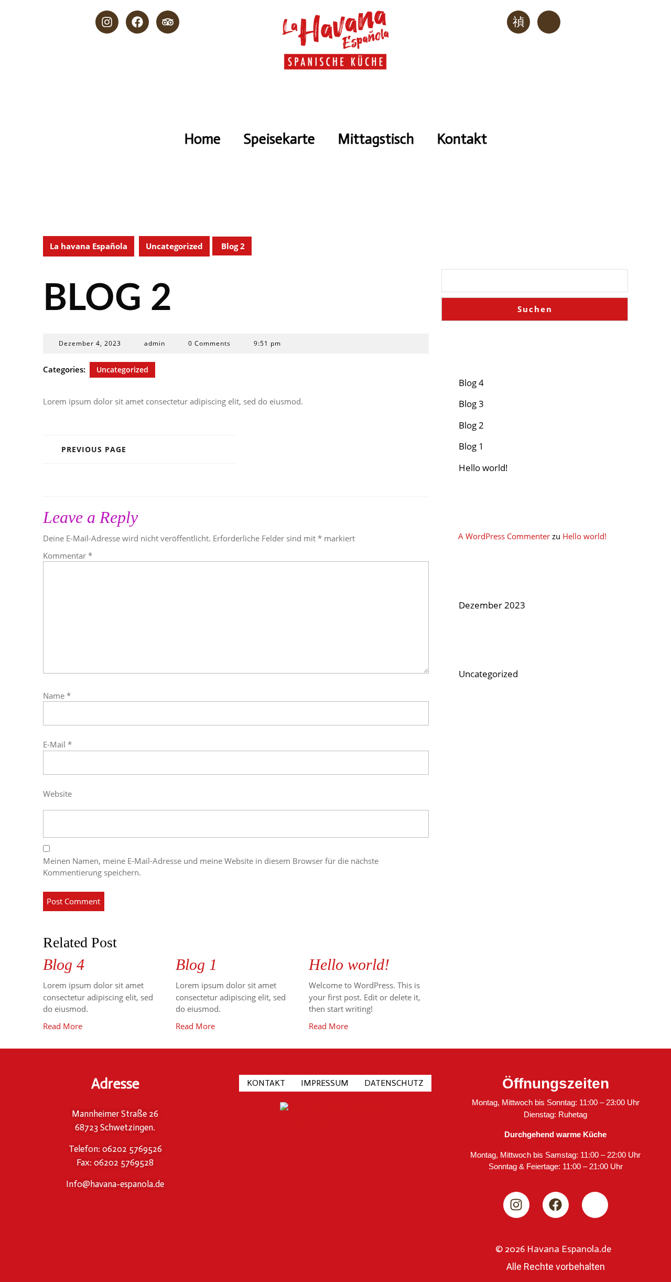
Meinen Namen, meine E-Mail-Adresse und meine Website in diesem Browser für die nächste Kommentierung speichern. (210, 867)
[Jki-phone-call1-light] (518, 22)
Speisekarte (279, 139)
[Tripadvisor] (167, 22)
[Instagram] (106, 22)
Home (203, 139)
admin (154, 343)
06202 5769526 (131, 1149)
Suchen (471, 244)
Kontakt (462, 139)
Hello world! (349, 964)
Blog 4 (63, 964)
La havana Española (88, 246)
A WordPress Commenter (504, 536)
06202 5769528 (123, 1162)
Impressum (325, 1083)
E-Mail (57, 744)
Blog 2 (471, 425)
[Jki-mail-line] (548, 22)
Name (57, 695)
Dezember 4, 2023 (90, 343)
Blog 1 (196, 964)
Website (57, 793)
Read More (62, 1026)
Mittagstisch (376, 139)
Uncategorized (174, 246)
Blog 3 (471, 404)
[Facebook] (137, 22)
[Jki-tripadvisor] (595, 1205)
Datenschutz (394, 1083)
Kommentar (67, 555)
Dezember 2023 (492, 605)
